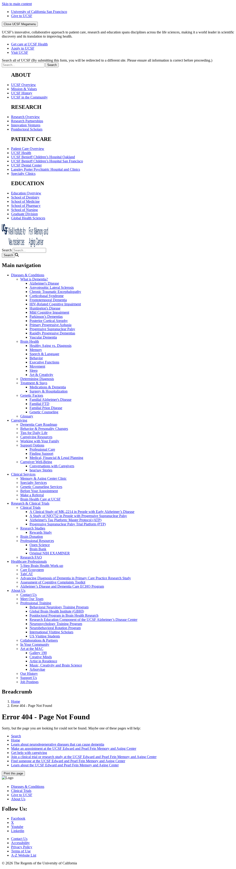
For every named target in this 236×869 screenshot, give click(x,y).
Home (15, 701)
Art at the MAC (31, 649)
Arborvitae (37, 669)
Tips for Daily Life (33, 433)
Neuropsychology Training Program (56, 624)
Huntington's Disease (45, 308)
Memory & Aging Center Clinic (43, 478)
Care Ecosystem (32, 570)
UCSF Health (21, 153)
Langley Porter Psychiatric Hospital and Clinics (45, 169)
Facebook (18, 818)
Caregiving (19, 420)
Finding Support (41, 453)
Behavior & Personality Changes (44, 429)
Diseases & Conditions (27, 275)
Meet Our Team (31, 599)
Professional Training (35, 603)
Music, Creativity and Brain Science (56, 665)
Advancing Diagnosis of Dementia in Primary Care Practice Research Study (75, 578)
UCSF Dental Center (26, 165)
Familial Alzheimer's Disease (50, 400)
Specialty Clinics (23, 174)
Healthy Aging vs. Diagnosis (50, 346)
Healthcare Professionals (29, 561)
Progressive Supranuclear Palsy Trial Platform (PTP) (68, 524)
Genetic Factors (31, 395)
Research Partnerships (27, 121)
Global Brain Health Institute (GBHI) (57, 611)
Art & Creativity (41, 375)
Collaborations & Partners (39, 640)
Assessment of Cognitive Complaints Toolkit (52, 582)
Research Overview (25, 117)
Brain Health (29, 341)
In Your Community (34, 644)
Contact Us (28, 595)
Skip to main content (17, 4)
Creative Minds (41, 657)
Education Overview (26, 193)
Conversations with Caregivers (52, 466)
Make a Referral (32, 495)
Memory (36, 350)
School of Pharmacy (26, 206)
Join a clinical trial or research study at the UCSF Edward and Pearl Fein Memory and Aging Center (83, 757)
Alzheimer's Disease (44, 283)
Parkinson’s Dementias (46, 316)
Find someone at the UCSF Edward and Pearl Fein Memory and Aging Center (68, 761)
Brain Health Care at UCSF (40, 499)
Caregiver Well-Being (36, 462)
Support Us (28, 678)
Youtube (17, 827)
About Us (18, 590)
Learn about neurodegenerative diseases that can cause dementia (57, 744)
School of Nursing (24, 210)
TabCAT (26, 574)
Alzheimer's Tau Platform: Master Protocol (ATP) (65, 520)
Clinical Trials (30, 507)
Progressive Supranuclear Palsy (52, 329)
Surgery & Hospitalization (49, 391)
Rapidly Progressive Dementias (52, 333)
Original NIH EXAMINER (50, 553)
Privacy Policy (21, 847)
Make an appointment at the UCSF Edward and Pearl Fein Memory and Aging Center (73, 748)
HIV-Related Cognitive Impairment (55, 304)
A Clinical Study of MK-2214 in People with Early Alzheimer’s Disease (82, 512)
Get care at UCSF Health (29, 44)
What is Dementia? (34, 279)
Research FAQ (31, 557)
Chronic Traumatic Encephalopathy (55, 292)
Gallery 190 (38, 653)
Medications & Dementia (48, 387)
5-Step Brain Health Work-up (41, 566)
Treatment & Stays (33, 383)
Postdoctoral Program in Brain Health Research (64, 615)
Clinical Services (23, 474)
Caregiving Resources (36, 437)
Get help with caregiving (29, 753)
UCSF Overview (23, 85)
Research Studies (32, 528)
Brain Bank (38, 549)
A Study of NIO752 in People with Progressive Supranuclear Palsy (78, 516)
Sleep (34, 370)
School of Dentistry (25, 197)
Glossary (26, 416)
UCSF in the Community (29, 97)
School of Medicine (25, 201)
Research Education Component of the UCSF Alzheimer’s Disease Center (83, 620)
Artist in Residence (43, 661)
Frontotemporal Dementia (48, 300)
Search (7, 250)
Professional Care (42, 449)
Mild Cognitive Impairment (49, 312)
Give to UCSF (21, 16)
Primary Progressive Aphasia (50, 325)
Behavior (36, 358)
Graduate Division (24, 214)
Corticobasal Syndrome (47, 296)
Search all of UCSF (107, 60)
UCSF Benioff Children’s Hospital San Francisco (47, 161)
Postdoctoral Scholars (26, 129)
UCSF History (21, 93)
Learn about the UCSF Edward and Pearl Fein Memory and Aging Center (65, 765)
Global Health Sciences (28, 218)
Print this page (13, 773)
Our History (29, 674)
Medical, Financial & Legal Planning (56, 458)
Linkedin (17, 831)
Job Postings (29, 682)
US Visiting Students (45, 636)
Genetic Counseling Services (41, 487)
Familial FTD (39, 404)
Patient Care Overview (27, 149)
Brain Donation (31, 537)
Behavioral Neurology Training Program (59, 607)
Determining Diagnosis (37, 379)
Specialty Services (33, 483)
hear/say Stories (41, 470)
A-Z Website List (23, 855)
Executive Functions (44, 362)
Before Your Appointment (39, 491)
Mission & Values (24, 89)
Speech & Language (44, 354)
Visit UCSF (19, 52)
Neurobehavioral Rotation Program (55, 628)
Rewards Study (41, 532)
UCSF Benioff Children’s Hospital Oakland (43, 157)
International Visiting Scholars (51, 632)
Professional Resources (37, 541)
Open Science (40, 545)
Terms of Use (21, 851)
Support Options (32, 445)
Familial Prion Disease (46, 408)
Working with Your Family (39, 441)
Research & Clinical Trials (30, 503)
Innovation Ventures (25, 125)
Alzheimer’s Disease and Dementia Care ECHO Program (62, 586)
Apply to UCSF (22, 48)
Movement (37, 366)
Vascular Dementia (43, 337)
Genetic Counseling (44, 412)
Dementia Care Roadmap (38, 424)
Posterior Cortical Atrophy (49, 321)
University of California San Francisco (39, 12)
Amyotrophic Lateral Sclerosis (52, 287)
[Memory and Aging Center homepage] (25, 246)
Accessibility (20, 843)
